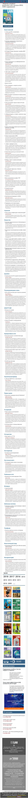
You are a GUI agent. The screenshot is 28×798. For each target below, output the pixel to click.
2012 (15, 580)
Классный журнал (17, 775)
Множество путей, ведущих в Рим (13, 476)
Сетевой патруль (9, 188)
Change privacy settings (13, 751)
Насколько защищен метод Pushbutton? (15, 395)
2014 (5, 580)
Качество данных (16, 781)
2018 (6, 576)
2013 (10, 580)
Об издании (13, 747)
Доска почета (8, 83)
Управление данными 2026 (9, 727)
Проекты (7, 175)
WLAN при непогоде (10, 361)
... (14, 583)
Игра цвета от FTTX (10, 436)
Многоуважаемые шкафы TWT (12, 178)
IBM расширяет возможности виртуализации (16, 94)
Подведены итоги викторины (12, 203)
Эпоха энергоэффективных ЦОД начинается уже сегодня (12, 683)
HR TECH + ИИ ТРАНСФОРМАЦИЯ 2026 (13, 731)
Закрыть (19, 796)
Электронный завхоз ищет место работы (15, 349)
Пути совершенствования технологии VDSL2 (16, 559)
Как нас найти (6, 748)
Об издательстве (7, 747)
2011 (19, 580)
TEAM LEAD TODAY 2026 (9, 719)
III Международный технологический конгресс (14, 715)
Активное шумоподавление (12, 452)
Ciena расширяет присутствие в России (14, 102)
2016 (18, 576)
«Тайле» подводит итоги (11, 143)
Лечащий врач (19, 773)
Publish (8, 775)
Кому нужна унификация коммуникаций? (15, 212)
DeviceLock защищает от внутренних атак (15, 265)
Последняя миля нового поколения (13, 462)
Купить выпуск (8, 26)
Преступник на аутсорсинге (12, 411)
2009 (10, 583)
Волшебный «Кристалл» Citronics (13, 169)
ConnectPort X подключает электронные (15, 259)
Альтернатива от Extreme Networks (13, 424)
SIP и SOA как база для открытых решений (15, 292)
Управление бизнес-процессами (13, 784)
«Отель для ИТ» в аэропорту (12, 32)
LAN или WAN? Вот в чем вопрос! (13, 378)
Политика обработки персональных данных (13, 750)
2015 (23, 577)
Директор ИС (9, 773)
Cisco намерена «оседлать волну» (13, 85)
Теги (23, 748)
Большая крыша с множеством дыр (14, 335)
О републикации (18, 748)
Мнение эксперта (9, 666)
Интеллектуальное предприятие (13, 783)
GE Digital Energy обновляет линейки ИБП (15, 51)
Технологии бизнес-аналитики (13, 780)
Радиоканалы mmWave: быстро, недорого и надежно (12, 669)
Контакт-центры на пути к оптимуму (14, 530)
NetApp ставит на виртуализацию (13, 159)
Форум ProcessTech (7, 723)
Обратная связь (20, 747)
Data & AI (8, 781)
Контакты (12, 748)
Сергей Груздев (9, 488)
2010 (5, 583)
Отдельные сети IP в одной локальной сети (15, 276)
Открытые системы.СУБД (14, 771)
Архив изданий (14, 749)
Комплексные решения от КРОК (13, 196)
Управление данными (17, 778)
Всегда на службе (9, 310)
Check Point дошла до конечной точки (14, 151)
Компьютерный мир (14, 770)
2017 (12, 576)
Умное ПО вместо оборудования (13, 320)
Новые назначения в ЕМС (11, 135)
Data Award (7, 778)
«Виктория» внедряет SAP (11, 71)
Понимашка (14, 776)
